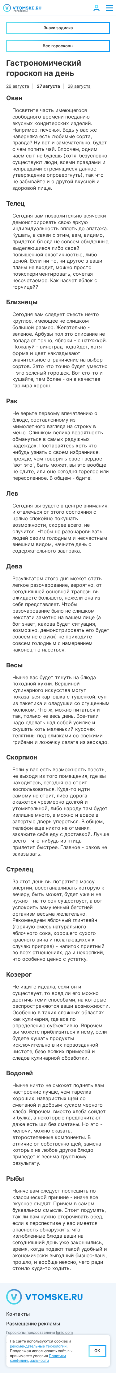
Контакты (18, 1314)
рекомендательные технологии (38, 1346)
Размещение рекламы (33, 1323)
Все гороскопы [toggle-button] (58, 45)
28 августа (79, 86)
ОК (97, 1350)
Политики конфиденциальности (38, 1358)
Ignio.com (64, 1332)
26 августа (17, 86)
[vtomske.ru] (22, 8)
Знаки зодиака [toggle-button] (58, 27)
